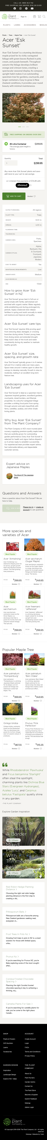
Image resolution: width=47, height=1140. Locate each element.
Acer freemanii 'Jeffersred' (32, 608)
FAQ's (27, 1047)
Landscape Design (9, 1074)
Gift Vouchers (8, 1043)
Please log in (28, 507)
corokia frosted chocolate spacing (19, 980)
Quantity (7, 158)
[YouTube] (32, 8)
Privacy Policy (30, 1055)
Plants (6, 25)
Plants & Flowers (9, 1039)
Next (40, 111)
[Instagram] (20, 8)
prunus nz (11, 957)
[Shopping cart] (39, 16)
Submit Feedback (31, 1098)
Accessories (30, 25)
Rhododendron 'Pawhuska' (26, 770)
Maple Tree (18, 35)
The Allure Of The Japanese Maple (23, 476)
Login (27, 1043)
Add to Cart (15, 196)
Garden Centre (30, 1082)
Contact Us (29, 1086)
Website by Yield (38, 1134)
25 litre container (18, 143)
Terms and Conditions (32, 1051)
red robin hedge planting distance (20, 888)
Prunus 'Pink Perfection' (31, 724)
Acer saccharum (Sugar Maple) (33, 560)
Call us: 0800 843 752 (23, 3)
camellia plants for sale (18, 1004)
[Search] (44, 16)
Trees (10, 35)
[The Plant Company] (14, 1122)
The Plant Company (10, 16)
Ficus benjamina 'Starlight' (24, 774)
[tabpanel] (23, 107)
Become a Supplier (31, 1094)
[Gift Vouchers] (34, 16)
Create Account (30, 1039)
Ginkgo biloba (11, 723)
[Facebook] (14, 8)
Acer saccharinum (10, 608)
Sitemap (27, 1103)
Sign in (24, 16)
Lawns (17, 25)
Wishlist (30, 196)
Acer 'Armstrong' (12, 559)
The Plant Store (30, 1090)
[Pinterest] (26, 8)
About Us (28, 1073)
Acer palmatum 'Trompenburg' (11, 675)
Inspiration (7, 1070)
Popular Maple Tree (18, 650)
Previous (6, 111)
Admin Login (29, 1107)
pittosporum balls (15, 912)
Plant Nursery (30, 1077)
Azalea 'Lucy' (10, 790)
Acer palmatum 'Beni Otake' (33, 675)
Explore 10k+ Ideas (10, 1078)
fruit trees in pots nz (17, 934)
